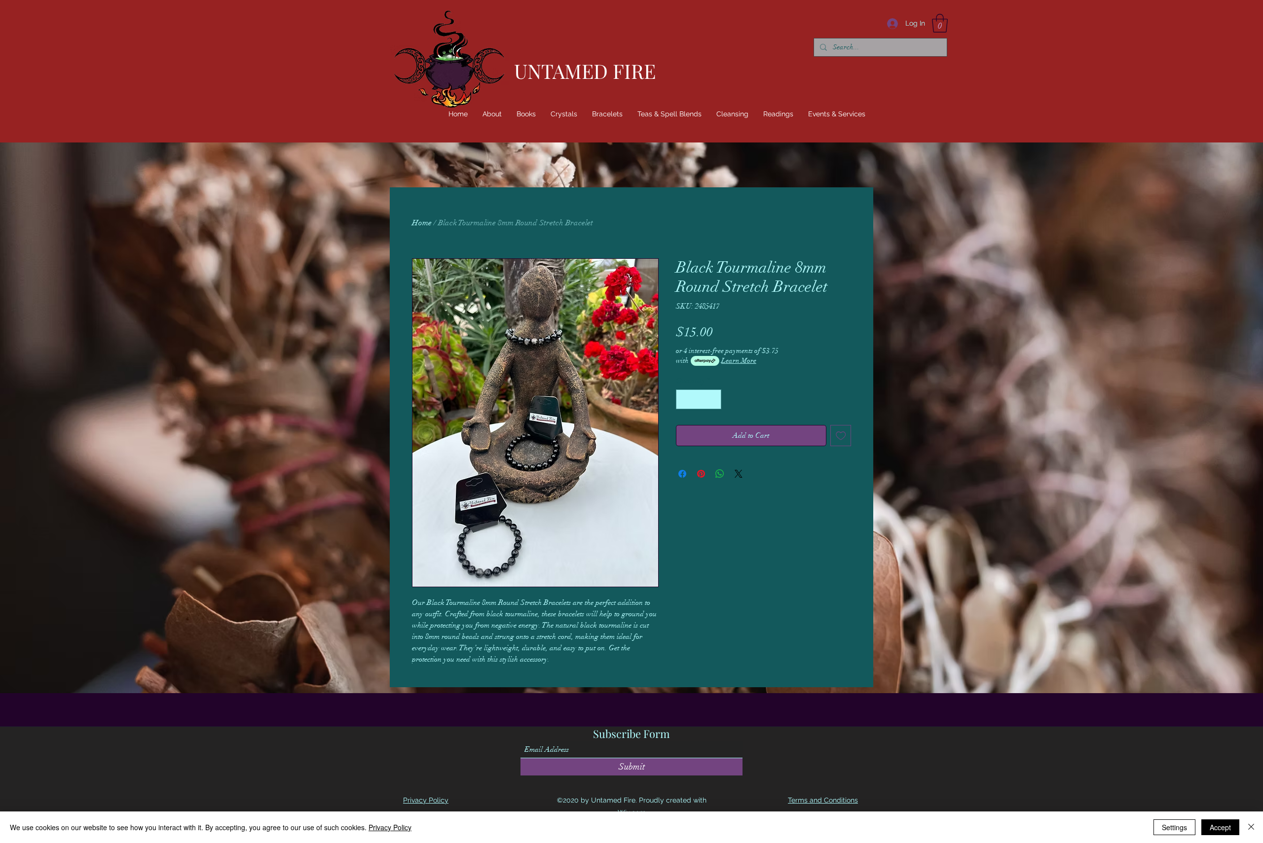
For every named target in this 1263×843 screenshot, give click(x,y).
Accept (1220, 827)
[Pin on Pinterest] (701, 474)
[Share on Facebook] (682, 474)
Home (422, 223)
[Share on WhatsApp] (720, 474)
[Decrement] (684, 399)
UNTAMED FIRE (585, 71)
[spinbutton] (698, 399)
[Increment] (713, 399)
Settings (1174, 827)
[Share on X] (738, 474)
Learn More (738, 360)
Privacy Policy (390, 827)
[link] (940, 23)
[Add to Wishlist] (841, 435)
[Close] (1251, 827)
